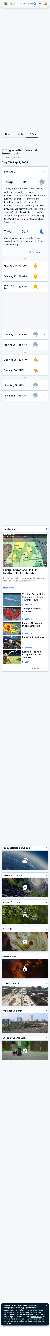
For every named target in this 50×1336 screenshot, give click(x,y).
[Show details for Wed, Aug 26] (44, 286)
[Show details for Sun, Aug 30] (44, 370)
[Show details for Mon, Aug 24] (44, 266)
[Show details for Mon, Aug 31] (44, 385)
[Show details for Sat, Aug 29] (44, 360)
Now (7, 134)
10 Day (32, 134)
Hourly (20, 134)
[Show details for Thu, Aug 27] (44, 334)
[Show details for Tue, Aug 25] (44, 276)
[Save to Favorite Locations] (11, 3)
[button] (47, 1305)
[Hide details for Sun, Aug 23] (44, 171)
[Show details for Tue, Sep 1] (44, 395)
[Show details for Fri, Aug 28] (44, 345)
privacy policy (36, 1316)
